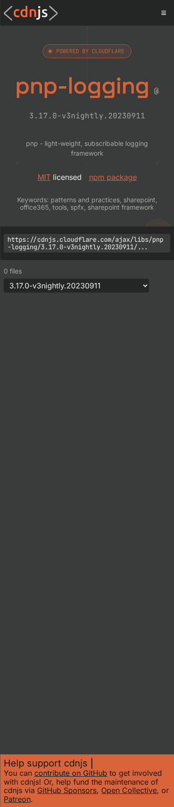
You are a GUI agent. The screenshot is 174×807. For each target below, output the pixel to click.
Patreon (17, 799)
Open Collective (129, 790)
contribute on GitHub (70, 773)
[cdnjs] (31, 13)
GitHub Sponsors (67, 790)
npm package (113, 177)
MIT (44, 177)
